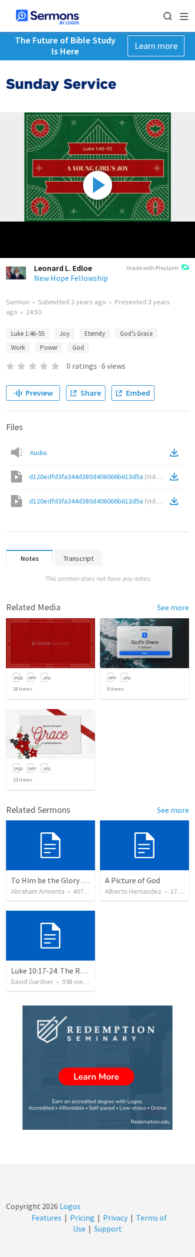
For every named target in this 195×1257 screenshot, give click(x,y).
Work (18, 347)
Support (108, 1229)
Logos (69, 1206)
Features (47, 1218)
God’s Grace (136, 333)
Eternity (94, 333)
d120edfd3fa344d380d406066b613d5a (97, 476)
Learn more (156, 45)
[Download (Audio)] (176, 452)
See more (173, 607)
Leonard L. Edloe (63, 268)
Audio (38, 452)
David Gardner (32, 981)
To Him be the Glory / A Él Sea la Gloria (76, 880)
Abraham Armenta (37, 891)
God (78, 347)
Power (49, 347)
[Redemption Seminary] (97, 1068)
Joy (65, 333)
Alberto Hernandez (133, 891)
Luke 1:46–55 (27, 333)
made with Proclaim (152, 267)
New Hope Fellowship (71, 278)
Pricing (82, 1218)
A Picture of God (132, 880)
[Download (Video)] (176, 476)
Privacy (115, 1218)
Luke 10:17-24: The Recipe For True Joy (76, 971)
